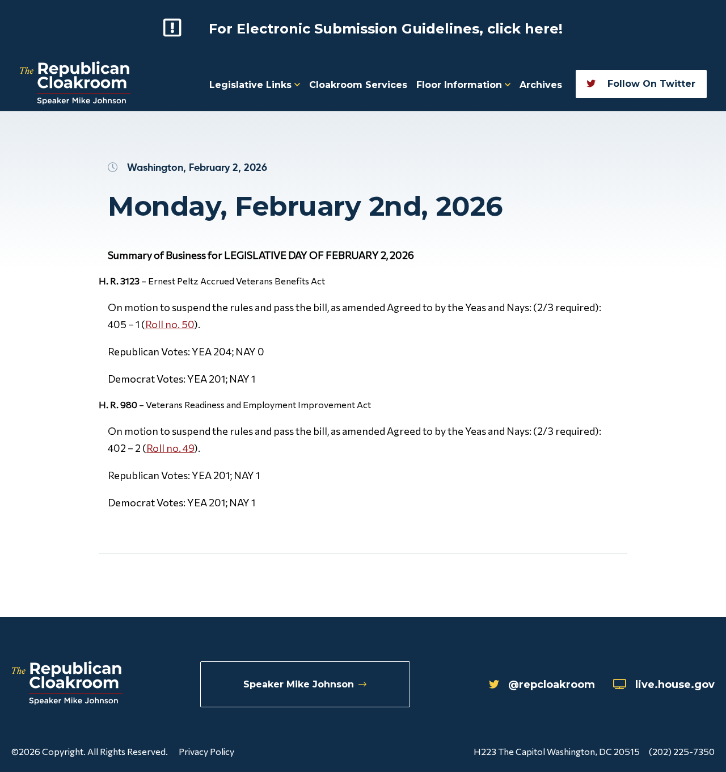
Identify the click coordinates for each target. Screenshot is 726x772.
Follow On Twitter (650, 83)
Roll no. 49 (170, 448)
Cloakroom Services (358, 84)
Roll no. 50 (169, 324)
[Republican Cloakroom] (75, 84)
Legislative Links (251, 84)
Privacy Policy (206, 751)
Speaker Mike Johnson (298, 684)
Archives (541, 84)
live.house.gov (675, 684)
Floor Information (460, 84)
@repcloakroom (551, 684)
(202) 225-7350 (682, 751)
